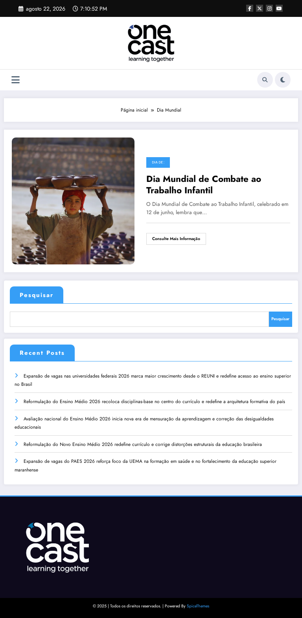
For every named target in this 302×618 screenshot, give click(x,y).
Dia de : (158, 162)
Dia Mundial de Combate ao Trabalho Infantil (203, 184)
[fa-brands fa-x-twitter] (259, 8)
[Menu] (15, 80)
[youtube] (279, 8)
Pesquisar (36, 295)
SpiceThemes (198, 606)
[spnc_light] (283, 80)
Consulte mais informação (176, 239)
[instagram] (269, 8)
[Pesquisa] (265, 80)
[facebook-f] (249, 8)
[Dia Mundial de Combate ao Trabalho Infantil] (73, 200)
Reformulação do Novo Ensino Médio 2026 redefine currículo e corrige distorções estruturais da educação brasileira (143, 444)
